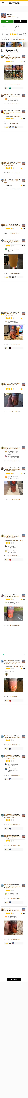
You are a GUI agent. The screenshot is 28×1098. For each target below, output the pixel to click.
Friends (14, 52)
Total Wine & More (17, 540)
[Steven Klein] (10, 560)
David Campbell (8, 660)
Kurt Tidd (6, 162)
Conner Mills (7, 224)
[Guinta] (10, 88)
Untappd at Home (11, 58)
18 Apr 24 (6, 555)
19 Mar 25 (6, 103)
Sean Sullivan (7, 909)
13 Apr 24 (6, 744)
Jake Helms (7, 595)
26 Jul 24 (6, 411)
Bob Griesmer (8, 736)
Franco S (6, 312)
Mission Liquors (16, 116)
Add (20, 21)
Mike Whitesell (8, 55)
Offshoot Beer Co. (12, 16)
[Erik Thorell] (10, 127)
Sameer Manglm (8, 447)
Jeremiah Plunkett (9, 468)
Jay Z (5, 179)
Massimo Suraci (8, 94)
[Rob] (16, 127)
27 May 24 (6, 461)
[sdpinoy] (10, 348)
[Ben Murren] (10, 943)
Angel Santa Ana (8, 240)
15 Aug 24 (6, 273)
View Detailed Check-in (15, 84)
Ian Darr (6, 383)
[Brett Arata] (13, 127)
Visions (6, 57)
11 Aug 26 (6, 84)
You (18, 52)
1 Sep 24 (6, 188)
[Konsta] (13, 277)
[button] (24, 654)
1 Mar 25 (6, 123)
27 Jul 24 (6, 344)
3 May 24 (6, 499)
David (5, 110)
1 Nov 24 (6, 172)
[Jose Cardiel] (10, 277)
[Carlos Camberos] (16, 277)
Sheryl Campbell (8, 535)
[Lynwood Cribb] (10, 749)
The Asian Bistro (10, 242)
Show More (21, 39)
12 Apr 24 (6, 939)
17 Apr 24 (6, 625)
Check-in (7, 21)
